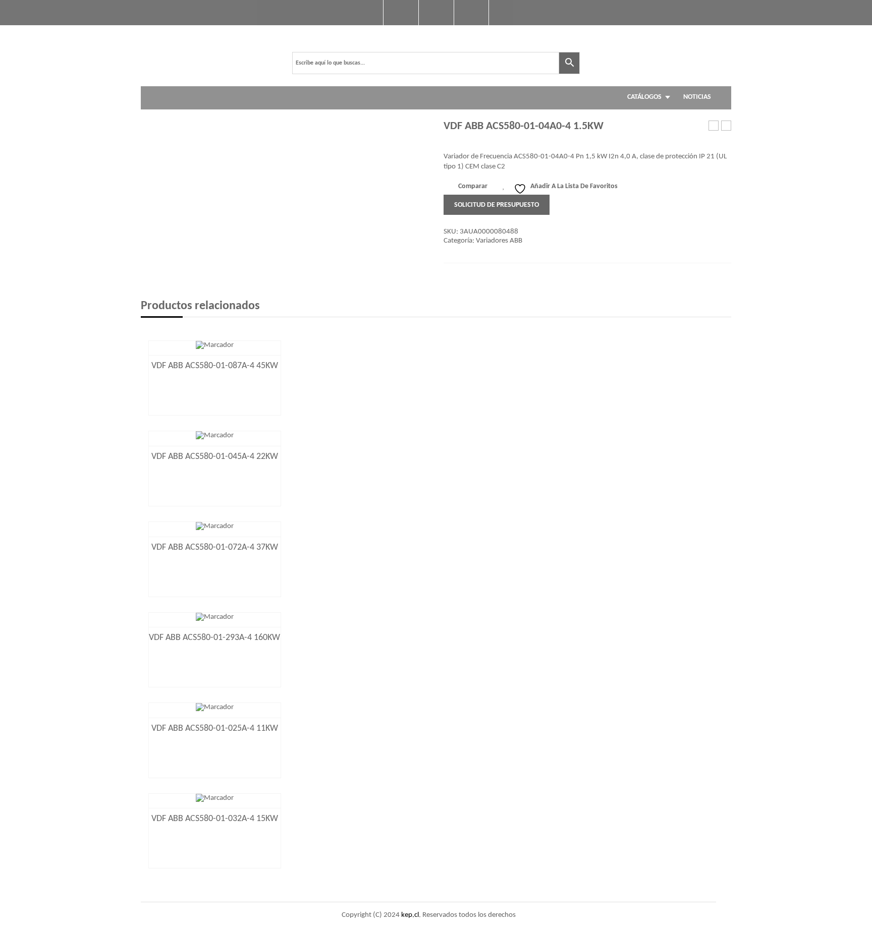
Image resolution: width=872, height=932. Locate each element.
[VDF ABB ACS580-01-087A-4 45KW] (215, 345)
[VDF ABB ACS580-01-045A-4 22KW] (215, 436)
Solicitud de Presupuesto (496, 205)
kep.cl (410, 915)
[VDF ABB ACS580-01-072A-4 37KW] (215, 527)
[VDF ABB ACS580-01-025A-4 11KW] (215, 708)
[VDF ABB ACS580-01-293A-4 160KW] (215, 617)
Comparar (472, 186)
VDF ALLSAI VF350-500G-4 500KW (714, 126)
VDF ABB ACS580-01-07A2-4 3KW (726, 126)
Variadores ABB (499, 241)
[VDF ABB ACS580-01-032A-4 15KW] (215, 798)
